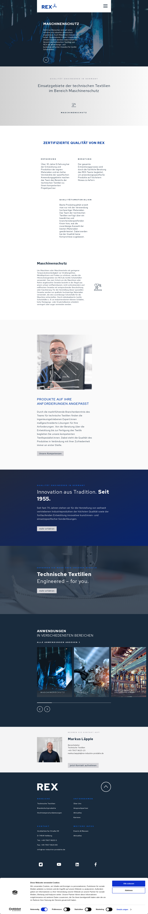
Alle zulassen (128, 884)
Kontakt (43, 826)
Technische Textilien (46, 803)
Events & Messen (81, 831)
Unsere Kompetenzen (50, 453)
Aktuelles (78, 813)
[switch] (67, 909)
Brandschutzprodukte (46, 808)
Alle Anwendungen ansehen (57, 642)
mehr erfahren (46, 528)
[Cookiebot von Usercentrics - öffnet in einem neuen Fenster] (15, 909)
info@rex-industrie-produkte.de (51, 849)
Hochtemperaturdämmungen (49, 813)
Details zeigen (122, 909)
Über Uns (77, 803)
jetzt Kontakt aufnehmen (83, 765)
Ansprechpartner (81, 808)
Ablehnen (129, 890)
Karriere (77, 817)
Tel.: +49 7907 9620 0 (47, 840)
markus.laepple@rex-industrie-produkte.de (86, 753)
